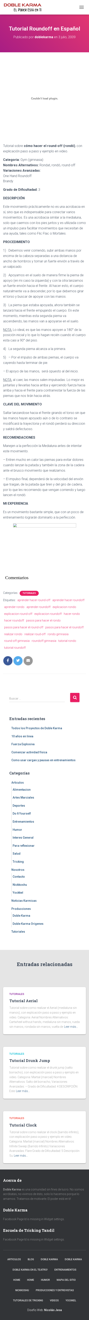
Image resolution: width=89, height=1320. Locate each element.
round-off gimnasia (17, 640)
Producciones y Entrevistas (55, 1290)
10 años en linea (22, 736)
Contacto (19, 876)
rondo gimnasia (58, 634)
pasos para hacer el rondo (43, 620)
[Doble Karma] (24, 7)
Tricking (18, 861)
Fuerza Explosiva (23, 744)
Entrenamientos (23, 821)
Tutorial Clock (23, 1125)
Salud (16, 853)
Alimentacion (22, 789)
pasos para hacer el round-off (23, 627)
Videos (54, 1300)
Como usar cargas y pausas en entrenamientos (43, 760)
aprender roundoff (38, 607)
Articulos (17, 782)
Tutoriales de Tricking (28, 1300)
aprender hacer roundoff (68, 600)
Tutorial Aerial (23, 1000)
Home (16, 1279)
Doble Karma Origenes (28, 923)
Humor (17, 829)
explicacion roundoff (48, 613)
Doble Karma (21, 915)
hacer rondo (72, 613)
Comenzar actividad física (29, 752)
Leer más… (71, 1026)
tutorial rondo (67, 640)
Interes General (23, 837)
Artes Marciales (23, 797)
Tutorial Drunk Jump (29, 1060)
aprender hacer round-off (33, 600)
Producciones (21, 908)
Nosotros (17, 869)
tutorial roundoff (15, 647)
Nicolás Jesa (53, 1310)
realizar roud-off (35, 634)
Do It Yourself (22, 813)
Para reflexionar (24, 845)
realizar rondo (13, 634)
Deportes (19, 805)
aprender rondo (14, 607)
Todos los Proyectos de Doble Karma (36, 728)
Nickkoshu (20, 884)
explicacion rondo (64, 607)
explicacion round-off (18, 613)
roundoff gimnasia (44, 640)
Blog (31, 1259)
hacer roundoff (14, 620)
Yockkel (18, 892)
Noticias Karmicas (24, 900)
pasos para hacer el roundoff (64, 627)
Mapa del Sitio (66, 1279)
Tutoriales (29, 593)
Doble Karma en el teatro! (30, 1269)
